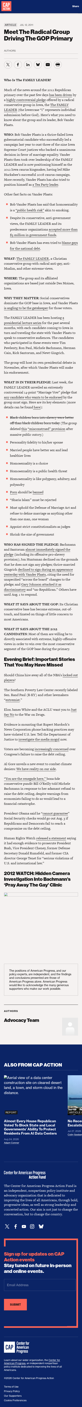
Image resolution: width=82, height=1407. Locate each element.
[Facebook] (15, 1226)
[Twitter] (7, 1226)
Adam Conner (11, 1142)
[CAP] (17, 1348)
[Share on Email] (48, 65)
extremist (13, 699)
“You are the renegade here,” (25, 778)
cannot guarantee (55, 813)
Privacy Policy (12, 1391)
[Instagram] (32, 1226)
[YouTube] (24, 1226)
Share (75, 6)
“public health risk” (30, 210)
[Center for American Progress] (6, 6)
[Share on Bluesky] (38, 65)
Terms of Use (11, 1386)
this (24, 428)
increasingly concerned (51, 749)
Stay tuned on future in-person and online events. (37, 1262)
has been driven (60, 94)
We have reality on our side (36, 768)
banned (38, 492)
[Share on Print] (58, 65)
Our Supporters (12, 1395)
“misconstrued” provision (46, 428)
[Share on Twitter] (8, 65)
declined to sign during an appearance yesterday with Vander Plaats (38, 572)
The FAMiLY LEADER (32, 258)
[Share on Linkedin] (28, 65)
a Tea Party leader (45, 184)
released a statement (51, 838)
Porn (13, 492)
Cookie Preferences (15, 1400)
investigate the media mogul (39, 739)
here (36, 407)
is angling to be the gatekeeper (26, 308)
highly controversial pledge (26, 99)
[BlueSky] (41, 1226)
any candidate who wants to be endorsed (33, 397)
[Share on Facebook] (18, 65)
